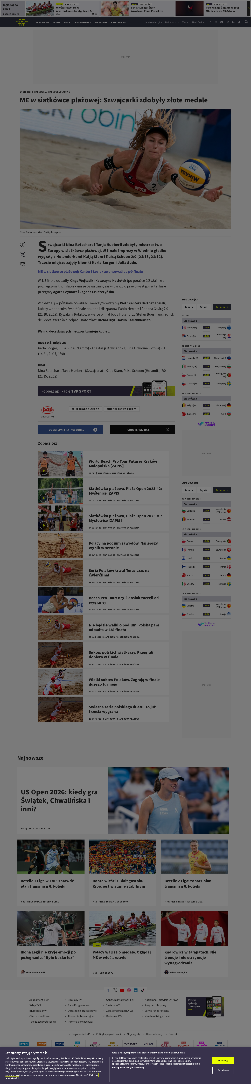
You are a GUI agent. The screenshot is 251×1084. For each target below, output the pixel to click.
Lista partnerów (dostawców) (128, 1067)
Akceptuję (223, 1060)
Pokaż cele (223, 1070)
